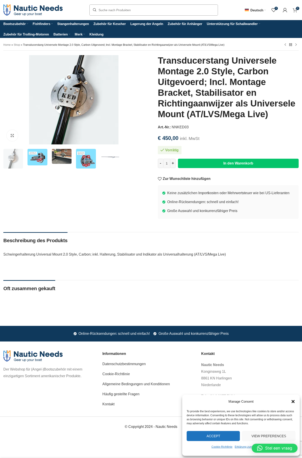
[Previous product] (285, 44)
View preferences (268, 436)
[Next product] (296, 44)
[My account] (285, 10)
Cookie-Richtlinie (221, 446)
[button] (293, 401)
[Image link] (33, 356)
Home (7, 44)
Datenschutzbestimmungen (124, 364)
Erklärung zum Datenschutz (251, 446)
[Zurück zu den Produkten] (290, 44)
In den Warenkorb (238, 163)
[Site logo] (33, 10)
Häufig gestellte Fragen (120, 394)
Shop (17, 44)
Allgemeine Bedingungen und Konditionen (136, 384)
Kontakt (108, 404)
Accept (213, 436)
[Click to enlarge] (12, 135)
